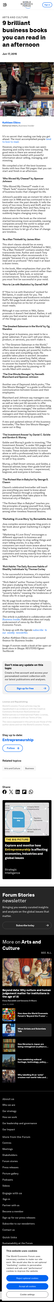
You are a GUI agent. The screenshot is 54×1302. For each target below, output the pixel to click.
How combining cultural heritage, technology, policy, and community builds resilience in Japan (32, 1063)
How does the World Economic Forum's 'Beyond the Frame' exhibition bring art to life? (33, 1016)
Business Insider (11, 619)
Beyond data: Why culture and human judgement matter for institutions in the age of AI (26, 993)
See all (46, 952)
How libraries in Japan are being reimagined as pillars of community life (32, 1046)
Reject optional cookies (27, 1278)
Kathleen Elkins (11, 122)
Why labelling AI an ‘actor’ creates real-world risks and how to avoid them (32, 1077)
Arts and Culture (15, 17)
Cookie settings (27, 1294)
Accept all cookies (27, 1286)
